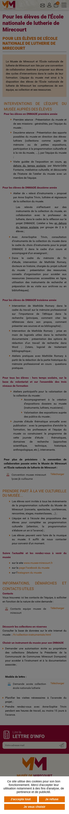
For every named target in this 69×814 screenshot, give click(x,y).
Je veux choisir (34, 806)
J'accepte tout (21, 799)
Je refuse (51, 799)
